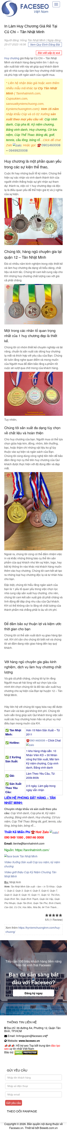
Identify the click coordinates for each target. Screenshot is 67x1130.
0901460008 (51, 145)
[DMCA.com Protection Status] (26, 1052)
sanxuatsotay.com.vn (17, 1063)
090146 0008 (35, 837)
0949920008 (18, 150)
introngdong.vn (13, 1058)
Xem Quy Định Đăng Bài (45, 44)
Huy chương (11, 58)
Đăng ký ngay (34, 993)
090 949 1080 (13, 837)
